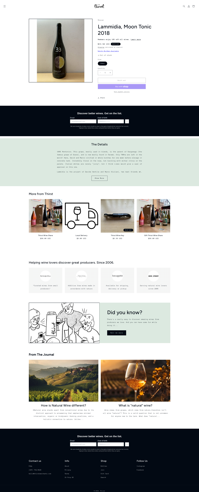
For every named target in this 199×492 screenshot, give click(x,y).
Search (103, 477)
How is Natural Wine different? (63, 405)
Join (102, 470)
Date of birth (102, 118)
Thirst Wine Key (117, 235)
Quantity (101, 68)
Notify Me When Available (108, 51)
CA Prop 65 (69, 477)
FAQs (30, 466)
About (67, 466)
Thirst (102, 491)
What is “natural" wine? (135, 405)
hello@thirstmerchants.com (40, 473)
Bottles (104, 466)
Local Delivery (81, 235)
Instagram (141, 466)
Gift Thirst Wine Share (153, 235)
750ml (103, 64)
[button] (4, 6)
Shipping (101, 47)
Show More (99, 178)
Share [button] (102, 98)
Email (72, 118)
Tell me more (116, 333)
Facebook (140, 470)
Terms (67, 473)
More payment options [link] (122, 92)
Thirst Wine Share (45, 235)
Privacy (68, 470)
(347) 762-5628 (35, 470)
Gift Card (105, 473)
